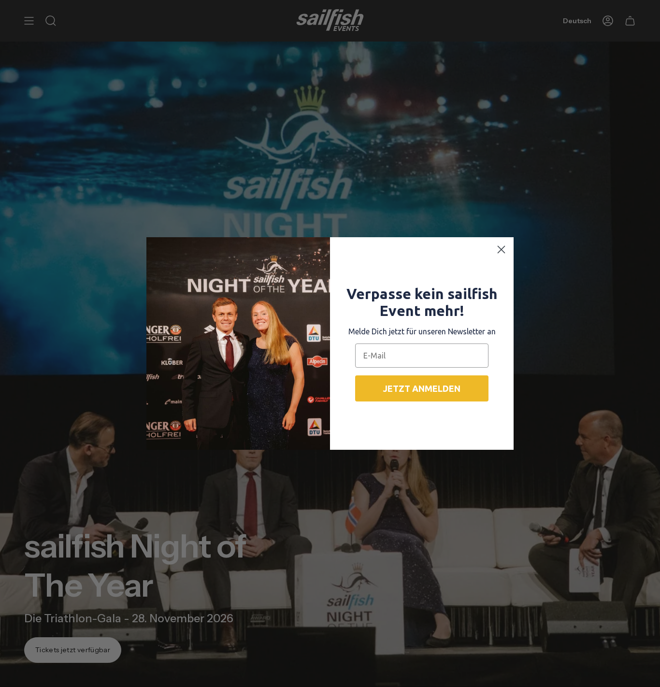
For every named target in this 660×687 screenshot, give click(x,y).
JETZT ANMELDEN (421, 388)
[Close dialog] (501, 249)
